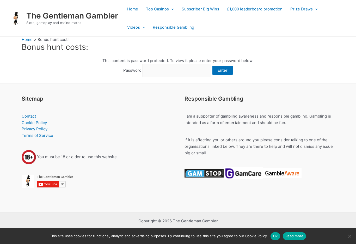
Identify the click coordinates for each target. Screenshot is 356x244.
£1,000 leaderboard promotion (255, 9)
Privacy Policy (34, 128)
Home (132, 9)
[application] (171, 9)
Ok (275, 236)
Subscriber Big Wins (200, 9)
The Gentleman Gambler (72, 15)
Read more (294, 236)
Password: (133, 70)
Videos (133, 27)
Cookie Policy (34, 122)
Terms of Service (37, 135)
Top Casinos (157, 9)
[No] (349, 236)
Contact (29, 116)
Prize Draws (301, 9)
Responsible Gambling (173, 27)
